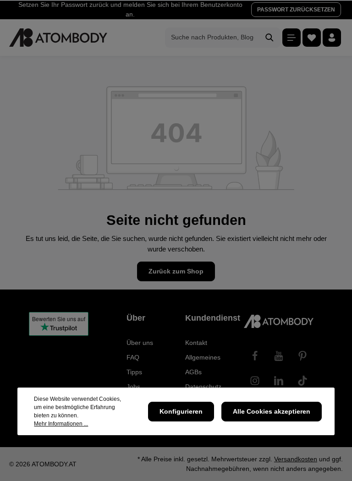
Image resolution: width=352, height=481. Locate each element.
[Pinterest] (302, 356)
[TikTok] (302, 381)
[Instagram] (255, 381)
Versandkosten (295, 459)
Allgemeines (202, 357)
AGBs (193, 372)
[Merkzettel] (311, 37)
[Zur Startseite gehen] (58, 37)
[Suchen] (269, 37)
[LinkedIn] (279, 381)
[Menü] (291, 37)
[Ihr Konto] (332, 37)
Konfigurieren (181, 411)
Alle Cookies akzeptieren (271, 411)
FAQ (132, 357)
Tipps (134, 372)
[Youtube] (279, 356)
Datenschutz (203, 386)
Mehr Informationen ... (61, 424)
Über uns (139, 342)
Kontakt (196, 342)
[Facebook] (255, 356)
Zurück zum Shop (176, 271)
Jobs (133, 386)
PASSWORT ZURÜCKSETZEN (296, 9)
